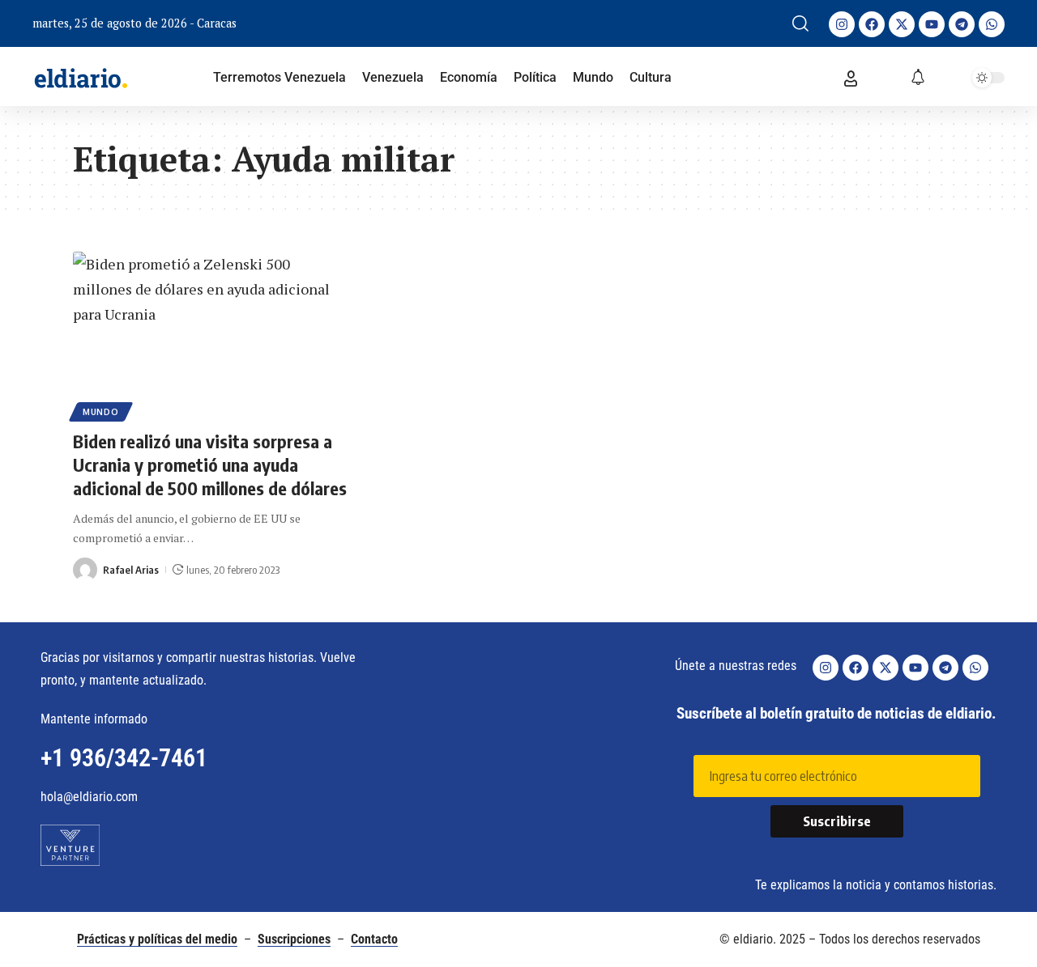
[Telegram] (962, 24)
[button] (800, 23)
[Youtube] (932, 24)
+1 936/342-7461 (124, 758)
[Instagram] (842, 24)
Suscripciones (294, 939)
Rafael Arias (131, 569)
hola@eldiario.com (89, 796)
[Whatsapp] (992, 24)
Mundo (101, 412)
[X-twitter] (902, 24)
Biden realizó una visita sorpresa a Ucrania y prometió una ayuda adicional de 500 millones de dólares (210, 464)
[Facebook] (872, 24)
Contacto (374, 939)
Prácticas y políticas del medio (157, 939)
